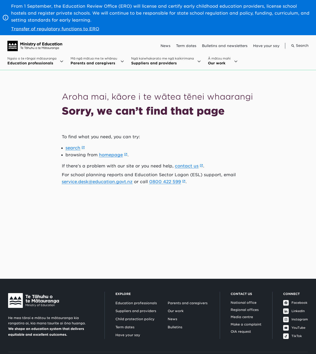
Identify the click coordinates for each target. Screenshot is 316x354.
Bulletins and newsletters (225, 46)
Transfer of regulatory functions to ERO (55, 28)
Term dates (186, 46)
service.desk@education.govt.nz (97, 181)
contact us (186, 165)
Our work (175, 311)
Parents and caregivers (188, 303)
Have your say (266, 46)
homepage (111, 154)
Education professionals (136, 303)
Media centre (242, 317)
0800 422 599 (165, 181)
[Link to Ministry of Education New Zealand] (33, 300)
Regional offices (245, 310)
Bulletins (175, 327)
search (72, 147)
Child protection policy (135, 319)
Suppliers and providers (135, 311)
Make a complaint (246, 324)
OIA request (241, 331)
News (165, 46)
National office (244, 302)
